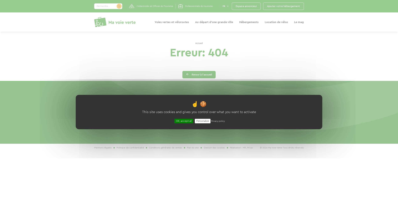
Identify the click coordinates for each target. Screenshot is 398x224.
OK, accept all (184, 121)
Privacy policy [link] (218, 121)
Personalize (202, 121)
